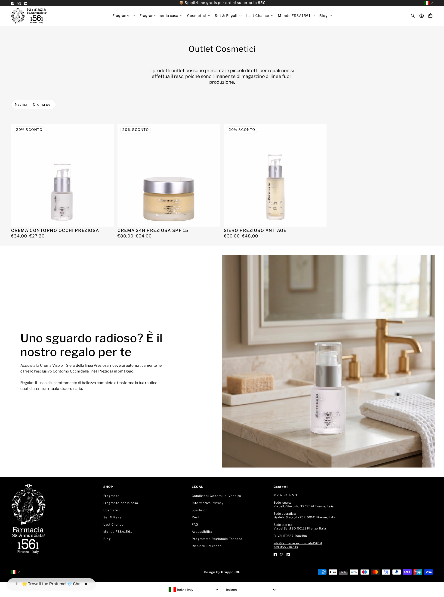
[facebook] (275, 554)
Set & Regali (113, 517)
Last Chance (113, 524)
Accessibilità (202, 531)
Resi (195, 517)
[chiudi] (86, 584)
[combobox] (193, 589)
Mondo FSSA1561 (117, 531)
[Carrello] (430, 15)
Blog (107, 539)
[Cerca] (412, 15)
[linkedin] (288, 554)
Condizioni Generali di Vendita (216, 496)
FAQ (195, 524)
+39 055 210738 (286, 547)
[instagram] (281, 554)
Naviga (21, 104)
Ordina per (42, 104)
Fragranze (111, 496)
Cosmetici (111, 510)
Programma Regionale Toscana (217, 539)
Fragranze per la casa (120, 503)
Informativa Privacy (208, 503)
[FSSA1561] (29, 16)
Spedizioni (200, 510)
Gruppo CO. (230, 572)
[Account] (421, 15)
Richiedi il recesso (207, 546)
